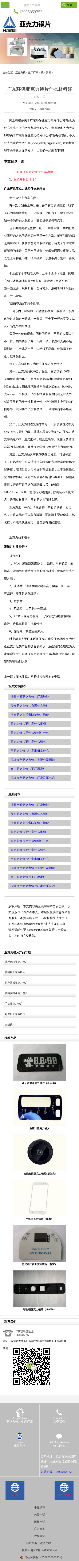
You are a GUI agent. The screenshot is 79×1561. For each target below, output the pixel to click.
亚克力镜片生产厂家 (26, 72)
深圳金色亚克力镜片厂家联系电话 (33, 886)
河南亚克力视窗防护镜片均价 (30, 823)
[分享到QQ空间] (11, 1456)
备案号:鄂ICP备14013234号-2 (39, 1550)
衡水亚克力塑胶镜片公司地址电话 (38, 676)
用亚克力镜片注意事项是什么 (30, 859)
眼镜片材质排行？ (25, 179)
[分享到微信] (23, 1456)
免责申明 (39, 1514)
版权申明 (39, 1521)
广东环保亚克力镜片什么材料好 (34, 172)
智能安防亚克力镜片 (16, 993)
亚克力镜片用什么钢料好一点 (30, 841)
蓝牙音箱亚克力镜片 (16, 961)
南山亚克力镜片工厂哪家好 (28, 877)
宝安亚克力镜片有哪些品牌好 (30, 814)
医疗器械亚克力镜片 (16, 982)
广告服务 (39, 1528)
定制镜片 (10, 1024)
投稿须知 (39, 1536)
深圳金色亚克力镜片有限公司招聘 (33, 868)
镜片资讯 (46, 72)
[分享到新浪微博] (17, 1456)
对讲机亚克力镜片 (15, 1014)
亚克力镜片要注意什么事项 (28, 832)
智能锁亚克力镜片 (15, 972)
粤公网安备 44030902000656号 (43, 1557)
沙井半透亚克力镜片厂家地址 (30, 804)
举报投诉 (39, 1507)
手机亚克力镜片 (14, 1003)
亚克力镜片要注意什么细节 (28, 850)
